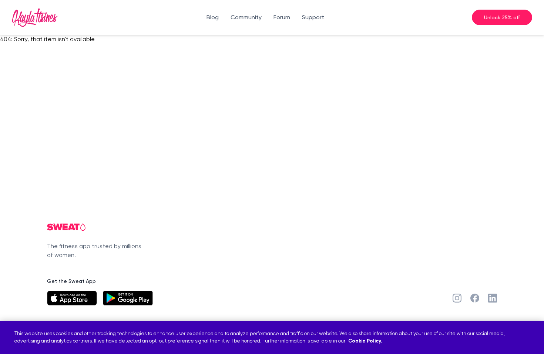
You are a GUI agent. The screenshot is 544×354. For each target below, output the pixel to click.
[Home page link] (35, 17)
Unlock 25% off (502, 17)
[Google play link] (128, 298)
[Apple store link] (72, 298)
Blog (212, 17)
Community (246, 17)
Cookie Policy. (365, 341)
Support (313, 17)
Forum (281, 17)
